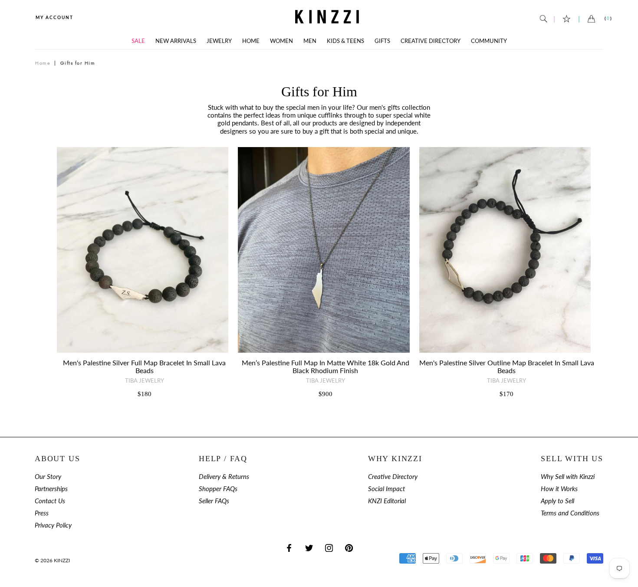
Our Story (48, 476)
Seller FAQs (214, 501)
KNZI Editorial (387, 501)
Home (251, 41)
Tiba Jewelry (144, 380)
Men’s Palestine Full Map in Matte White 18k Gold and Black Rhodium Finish (325, 366)
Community (489, 41)
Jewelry (219, 41)
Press (42, 513)
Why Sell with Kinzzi (568, 476)
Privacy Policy (53, 525)
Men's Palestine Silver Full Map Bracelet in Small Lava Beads (144, 366)
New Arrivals (175, 41)
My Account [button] (54, 17)
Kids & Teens (345, 41)
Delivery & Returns (224, 476)
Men (309, 41)
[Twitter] (309, 547)
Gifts (382, 41)
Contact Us (50, 501)
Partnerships (51, 488)
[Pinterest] (349, 547)
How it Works (559, 488)
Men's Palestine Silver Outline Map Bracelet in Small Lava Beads (506, 366)
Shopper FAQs (218, 488)
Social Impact (386, 488)
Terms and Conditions (570, 513)
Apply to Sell (557, 501)
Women (281, 41)
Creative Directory (430, 41)
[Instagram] (329, 547)
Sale (138, 41)
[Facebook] (289, 547)
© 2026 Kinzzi (52, 560)
